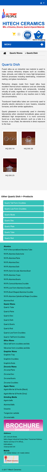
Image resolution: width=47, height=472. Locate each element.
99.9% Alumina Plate (12, 258)
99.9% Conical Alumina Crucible (16, 284)
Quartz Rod (8, 329)
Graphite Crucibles (11, 359)
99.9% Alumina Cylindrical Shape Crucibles (20, 296)
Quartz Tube (9, 307)
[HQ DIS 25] (10, 165)
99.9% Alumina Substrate (14, 254)
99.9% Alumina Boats (12, 279)
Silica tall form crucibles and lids (17, 344)
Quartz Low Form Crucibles (14, 333)
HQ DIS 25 (9, 175)
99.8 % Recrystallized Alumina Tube (18, 250)
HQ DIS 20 (28, 148)
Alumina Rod (9, 301)
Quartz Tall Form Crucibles (14, 337)
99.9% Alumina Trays (12, 275)
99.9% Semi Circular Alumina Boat (17, 271)
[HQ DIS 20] (28, 138)
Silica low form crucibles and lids (17, 348)
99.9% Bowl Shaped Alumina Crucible (18, 292)
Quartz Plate (9, 312)
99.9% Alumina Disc (11, 262)
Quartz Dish (8, 320)
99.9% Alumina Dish (11, 267)
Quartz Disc (8, 316)
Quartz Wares (16, 53)
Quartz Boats (9, 324)
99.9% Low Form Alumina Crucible (17, 288)
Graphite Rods (9, 363)
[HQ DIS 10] (10, 138)
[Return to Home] (5, 53)
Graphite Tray (9, 355)
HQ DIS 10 (9, 148)
